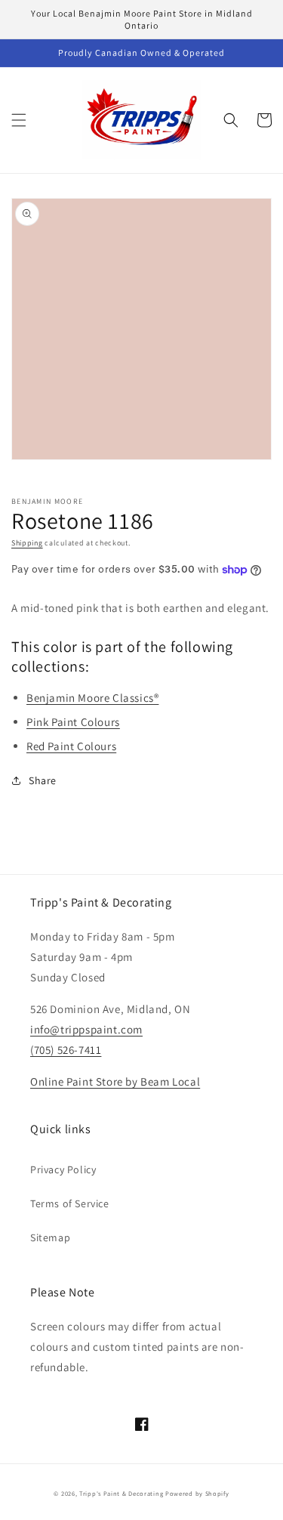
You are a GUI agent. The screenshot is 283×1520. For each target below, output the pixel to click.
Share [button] (43, 780)
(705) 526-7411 (65, 1050)
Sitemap (50, 1237)
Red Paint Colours (71, 746)
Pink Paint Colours (73, 722)
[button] (18, 120)
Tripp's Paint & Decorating (121, 1493)
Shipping (27, 543)
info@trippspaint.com (86, 1029)
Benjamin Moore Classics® (92, 697)
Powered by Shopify (197, 1493)
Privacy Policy (63, 1169)
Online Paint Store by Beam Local (115, 1081)
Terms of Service (69, 1203)
